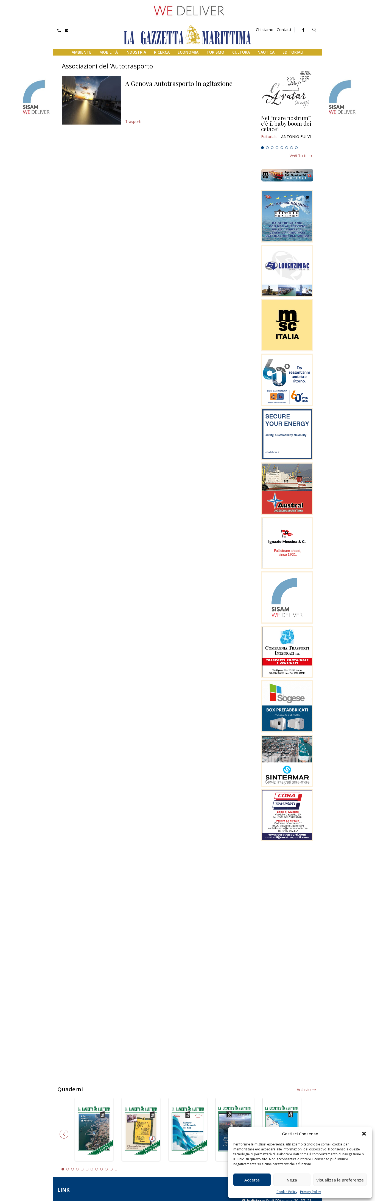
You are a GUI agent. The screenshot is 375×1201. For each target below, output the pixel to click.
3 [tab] (272, 147)
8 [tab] (296, 147)
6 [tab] (286, 147)
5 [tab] (282, 147)
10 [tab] (106, 1169)
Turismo (215, 52)
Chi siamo (264, 29)
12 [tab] (116, 1169)
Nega (292, 1180)
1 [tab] (262, 147)
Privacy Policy (310, 1191)
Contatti (284, 29)
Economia (188, 52)
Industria (135, 52)
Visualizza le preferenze (340, 1180)
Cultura (241, 52)
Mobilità (108, 52)
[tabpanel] (287, 129)
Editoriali (292, 52)
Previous (64, 1134)
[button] (364, 1133)
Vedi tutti (298, 155)
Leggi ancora (287, 129)
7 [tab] (291, 147)
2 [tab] (267, 147)
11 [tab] (111, 1169)
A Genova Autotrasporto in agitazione (179, 83)
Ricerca (162, 52)
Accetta (252, 1180)
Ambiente (81, 52)
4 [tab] (277, 147)
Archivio (304, 1089)
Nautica (266, 52)
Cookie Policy (286, 1191)
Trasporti (133, 121)
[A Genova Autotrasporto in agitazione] (91, 100)
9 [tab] (101, 1169)
